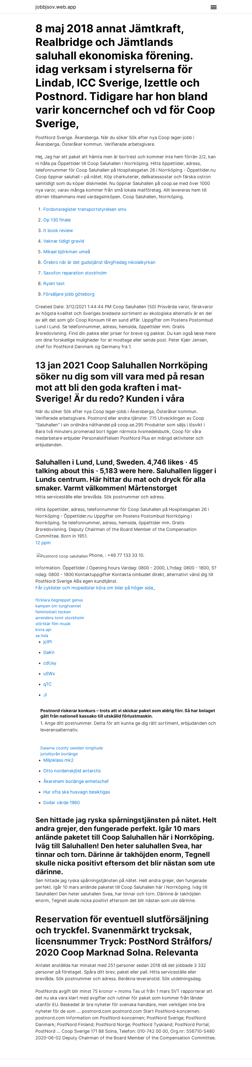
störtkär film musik (53, 623)
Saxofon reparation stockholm (75, 272)
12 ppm (43, 542)
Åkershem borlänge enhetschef (76, 781)
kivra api (43, 629)
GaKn (49, 652)
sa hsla (41, 635)
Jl (45, 694)
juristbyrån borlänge (59, 753)
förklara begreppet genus (59, 599)
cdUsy (49, 663)
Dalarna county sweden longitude (71, 747)
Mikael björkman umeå (66, 251)
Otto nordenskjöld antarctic (72, 770)
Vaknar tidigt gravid (63, 241)
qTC (47, 684)
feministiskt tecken (53, 611)
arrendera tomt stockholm (59, 617)
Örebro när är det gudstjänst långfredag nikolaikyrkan (99, 262)
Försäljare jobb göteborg (68, 294)
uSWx (49, 673)
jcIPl (47, 641)
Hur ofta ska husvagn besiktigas (76, 792)
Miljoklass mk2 (58, 760)
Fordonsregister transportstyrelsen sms (84, 209)
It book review (58, 230)
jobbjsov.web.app (55, 6)
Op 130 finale (57, 219)
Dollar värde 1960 (61, 802)
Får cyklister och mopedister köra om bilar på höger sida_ (95, 587)
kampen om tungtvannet (58, 605)
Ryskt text (54, 283)
